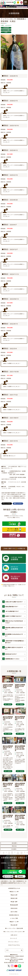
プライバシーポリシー (13, 941)
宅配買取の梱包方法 (14, 915)
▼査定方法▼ (14, 895)
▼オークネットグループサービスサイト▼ (14, 931)
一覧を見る (14, 846)
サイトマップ (13, 938)
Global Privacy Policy (14, 945)
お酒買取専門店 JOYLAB (14, 888)
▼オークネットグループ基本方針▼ (14, 928)
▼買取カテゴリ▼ (14, 891)
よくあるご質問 (14, 918)
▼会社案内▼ (14, 925)
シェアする (7, 503)
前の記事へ (14, 843)
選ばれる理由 (14, 911)
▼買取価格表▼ (14, 905)
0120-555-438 (9, 2)
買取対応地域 (14, 908)
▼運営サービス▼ (14, 921)
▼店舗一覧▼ (14, 901)
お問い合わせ (14, 935)
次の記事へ (14, 849)
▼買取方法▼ (14, 898)
